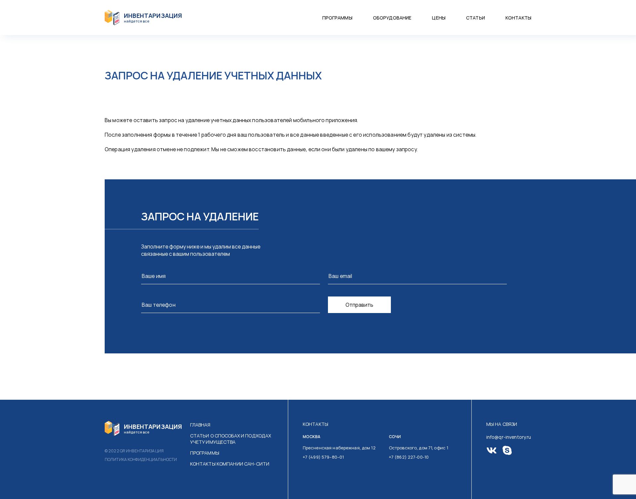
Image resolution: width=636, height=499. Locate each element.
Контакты (518, 18)
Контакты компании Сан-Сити (230, 464)
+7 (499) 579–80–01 (323, 457)
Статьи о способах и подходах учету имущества (230, 438)
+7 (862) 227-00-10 (409, 457)
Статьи (475, 18)
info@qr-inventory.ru (508, 437)
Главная (200, 425)
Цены (439, 18)
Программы (337, 18)
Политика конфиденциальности (141, 459)
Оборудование (392, 18)
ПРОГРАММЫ (204, 453)
